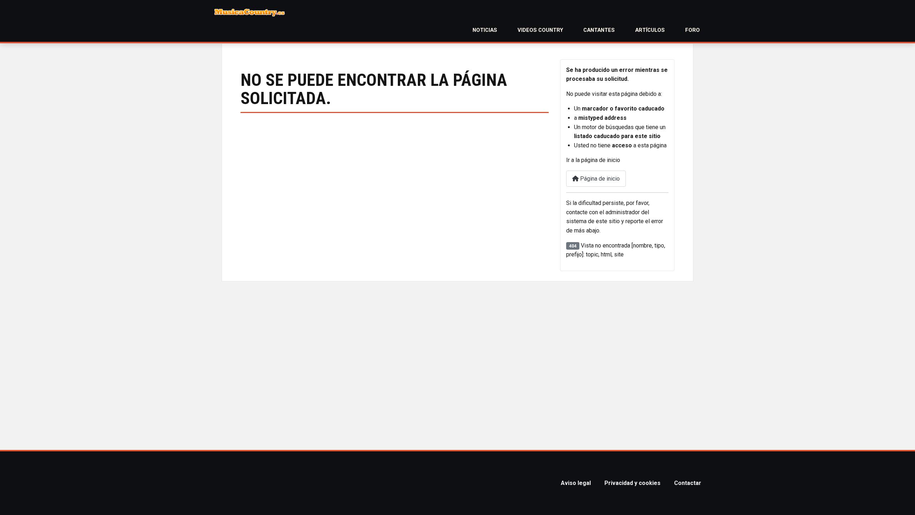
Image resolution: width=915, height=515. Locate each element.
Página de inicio (599, 178)
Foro (692, 30)
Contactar (687, 483)
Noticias (485, 30)
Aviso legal (576, 483)
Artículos (650, 30)
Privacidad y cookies (632, 483)
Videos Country (540, 30)
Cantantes (599, 30)
